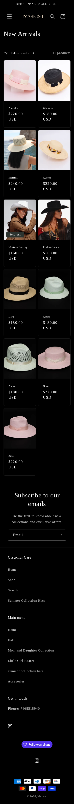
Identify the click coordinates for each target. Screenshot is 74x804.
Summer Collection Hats (26, 600)
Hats (11, 640)
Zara (11, 455)
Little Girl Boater (21, 661)
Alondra (13, 107)
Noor (46, 386)
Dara (11, 316)
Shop (12, 580)
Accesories (16, 681)
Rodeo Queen (51, 247)
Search (13, 590)
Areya (11, 386)
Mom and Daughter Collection (31, 650)
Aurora (47, 177)
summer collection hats (25, 671)
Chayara (48, 107)
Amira (46, 316)
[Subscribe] (60, 535)
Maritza (13, 177)
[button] (9, 16)
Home (12, 569)
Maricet (42, 796)
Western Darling (18, 247)
